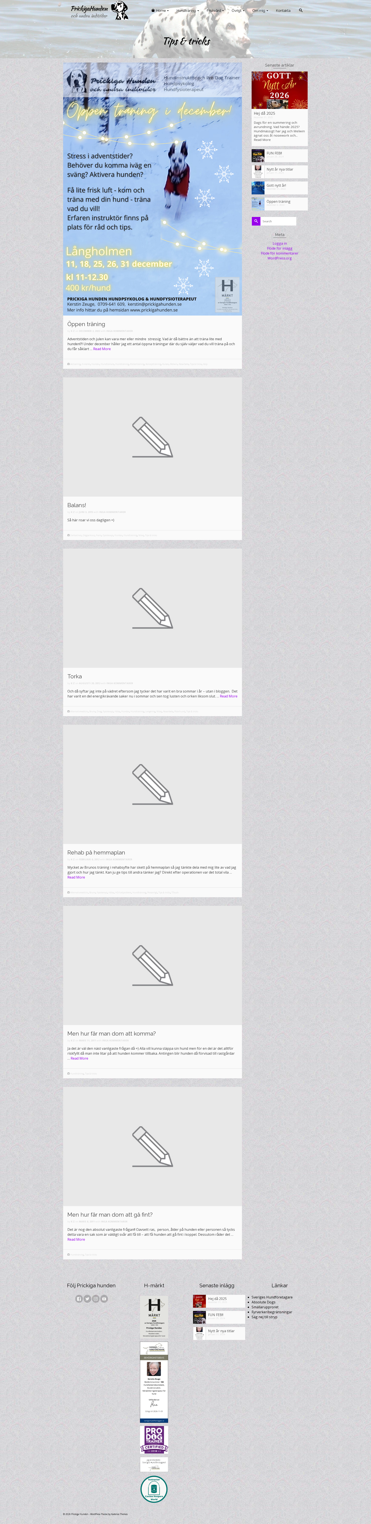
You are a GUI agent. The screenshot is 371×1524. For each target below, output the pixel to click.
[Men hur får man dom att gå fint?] (152, 1146)
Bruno (92, 711)
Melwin (174, 364)
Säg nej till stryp (264, 1317)
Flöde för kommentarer (279, 253)
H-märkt (86, 364)
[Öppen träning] (152, 188)
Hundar (95, 364)
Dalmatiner (76, 535)
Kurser (165, 364)
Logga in (280, 243)
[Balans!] (152, 436)
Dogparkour (89, 535)
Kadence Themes (119, 1514)
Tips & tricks (196, 364)
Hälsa (117, 711)
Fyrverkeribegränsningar (272, 1312)
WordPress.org (280, 258)
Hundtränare (107, 364)
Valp (205, 364)
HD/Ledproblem (123, 892)
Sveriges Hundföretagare (272, 1297)
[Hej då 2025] (280, 90)
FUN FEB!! (274, 153)
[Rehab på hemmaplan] (152, 783)
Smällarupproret (265, 1307)
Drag (99, 711)
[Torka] (152, 607)
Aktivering (75, 364)
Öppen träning (278, 201)
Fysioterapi (108, 535)
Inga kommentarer (119, 331)
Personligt (152, 892)
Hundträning (122, 364)
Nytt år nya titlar (280, 169)
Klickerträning (137, 364)
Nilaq (141, 535)
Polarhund (179, 711)
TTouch (175, 892)
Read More (102, 348)
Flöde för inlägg (279, 248)
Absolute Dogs (263, 1302)
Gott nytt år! (276, 185)
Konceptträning (153, 364)
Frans (98, 535)
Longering (150, 711)
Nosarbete (184, 364)
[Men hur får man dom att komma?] (152, 965)
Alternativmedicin (79, 711)
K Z (73, 331)
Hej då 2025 (264, 113)
